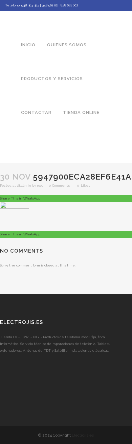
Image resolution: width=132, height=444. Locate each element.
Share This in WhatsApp (20, 198)
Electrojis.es (83, 435)
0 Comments (59, 185)
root (40, 185)
